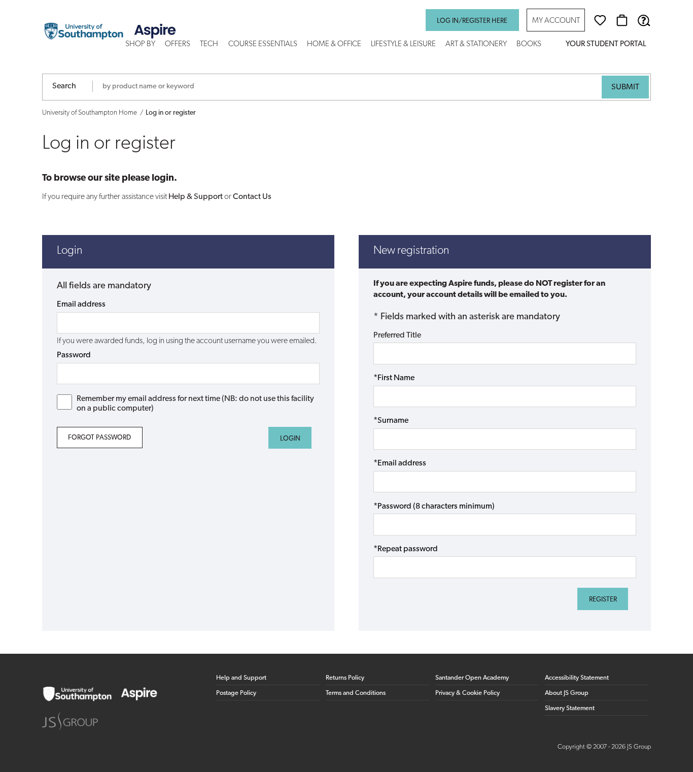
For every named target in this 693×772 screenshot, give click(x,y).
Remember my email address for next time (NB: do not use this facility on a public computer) (195, 404)
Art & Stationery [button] (476, 44)
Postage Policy (236, 693)
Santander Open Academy (472, 678)
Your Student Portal (606, 44)
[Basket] (622, 20)
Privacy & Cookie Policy (467, 693)
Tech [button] (209, 44)
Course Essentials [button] (262, 44)
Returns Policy (345, 678)
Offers (177, 44)
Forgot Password (99, 437)
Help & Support (195, 197)
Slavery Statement (570, 708)
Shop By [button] (140, 44)
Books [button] (528, 44)
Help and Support (241, 678)
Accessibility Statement (577, 678)
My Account (556, 21)
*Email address (399, 463)
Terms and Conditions (356, 693)
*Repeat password (405, 549)
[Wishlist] (600, 20)
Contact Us (252, 197)
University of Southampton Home (89, 113)
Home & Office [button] (334, 44)
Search (64, 86)
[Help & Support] (644, 20)
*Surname (390, 421)
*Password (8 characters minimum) (434, 506)
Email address (81, 304)
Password (74, 355)
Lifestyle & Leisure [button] (403, 44)
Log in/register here (472, 21)
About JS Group (566, 693)
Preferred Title (397, 335)
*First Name (393, 378)
